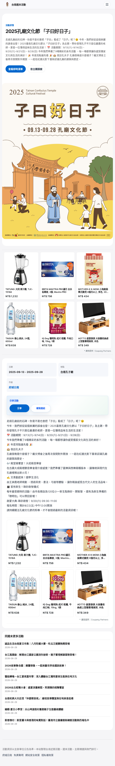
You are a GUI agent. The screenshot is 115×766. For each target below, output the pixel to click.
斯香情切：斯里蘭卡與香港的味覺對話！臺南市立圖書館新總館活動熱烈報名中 (47, 722)
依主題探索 (36, 69)
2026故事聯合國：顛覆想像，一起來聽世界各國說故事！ (35, 667)
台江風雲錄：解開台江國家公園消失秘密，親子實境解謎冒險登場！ (41, 656)
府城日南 (14, 387)
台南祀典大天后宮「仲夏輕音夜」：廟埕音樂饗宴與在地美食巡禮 (39, 700)
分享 (19, 408)
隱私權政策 (47, 755)
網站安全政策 (32, 755)
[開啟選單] (107, 4)
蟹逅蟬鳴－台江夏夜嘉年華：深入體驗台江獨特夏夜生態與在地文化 (41, 678)
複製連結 (40, 408)
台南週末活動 (19, 4)
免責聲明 (18, 755)
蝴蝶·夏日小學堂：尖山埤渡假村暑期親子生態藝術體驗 (34, 711)
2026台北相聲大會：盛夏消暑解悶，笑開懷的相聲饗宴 (34, 689)
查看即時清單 (15, 69)
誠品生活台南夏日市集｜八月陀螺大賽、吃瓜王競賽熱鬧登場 (37, 645)
